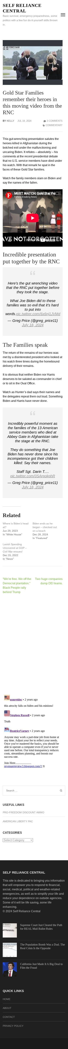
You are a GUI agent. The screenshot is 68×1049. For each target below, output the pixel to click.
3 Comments (55, 120)
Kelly (10, 120)
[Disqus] (33, 644)
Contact (9, 1016)
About (7, 1008)
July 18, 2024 (33, 325)
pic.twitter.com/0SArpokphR (32, 476)
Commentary (54, 125)
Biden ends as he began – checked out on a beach (45, 527)
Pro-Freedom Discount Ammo (23, 812)
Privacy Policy (13, 1025)
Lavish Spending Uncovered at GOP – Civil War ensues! (15, 548)
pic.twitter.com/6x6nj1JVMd (38, 314)
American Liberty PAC (18, 821)
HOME (6, 999)
